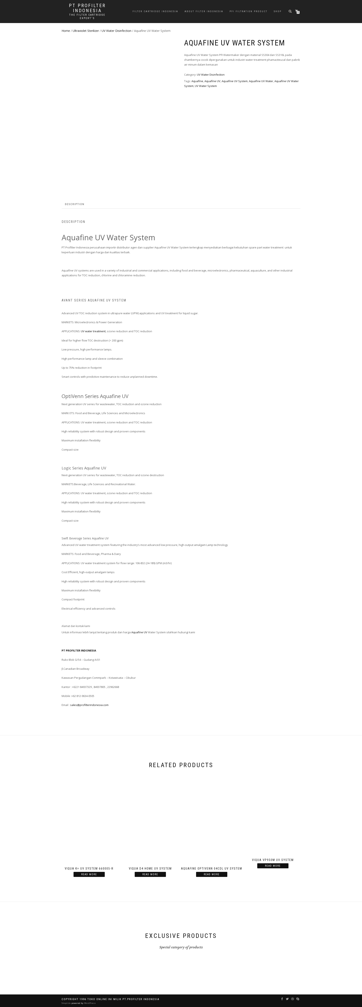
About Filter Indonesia (204, 11)
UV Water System (206, 86)
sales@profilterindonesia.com (89, 705)
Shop (278, 11)
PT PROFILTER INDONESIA (87, 8)
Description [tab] (74, 204)
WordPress (90, 1003)
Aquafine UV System (235, 81)
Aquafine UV (212, 81)
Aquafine (197, 81)
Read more (89, 874)
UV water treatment (93, 331)
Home (66, 31)
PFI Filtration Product (249, 11)
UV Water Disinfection (116, 31)
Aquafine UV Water (261, 81)
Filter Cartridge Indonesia (155, 11)
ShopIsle (66, 1003)
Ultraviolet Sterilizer (86, 31)
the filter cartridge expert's (87, 16)
